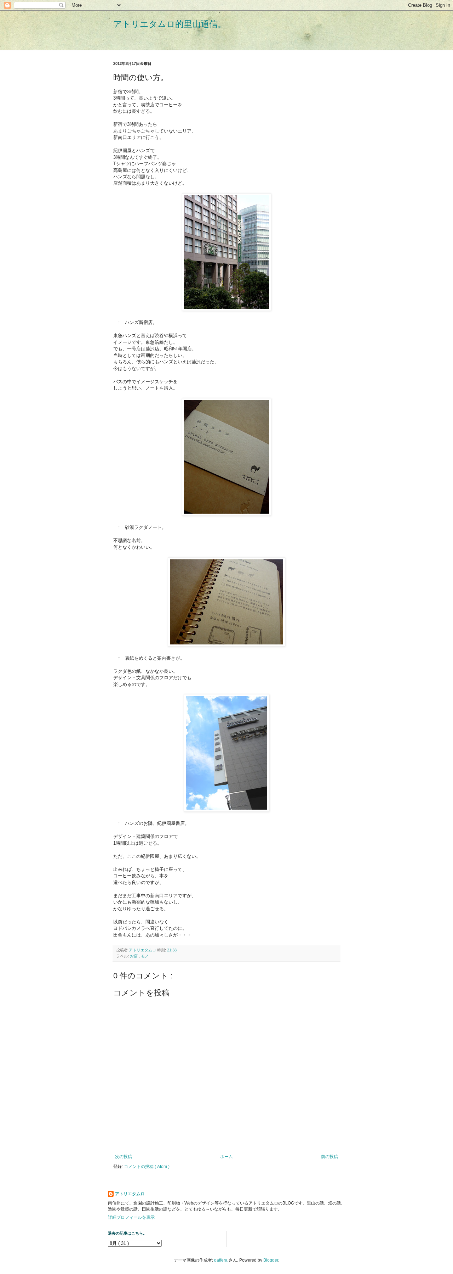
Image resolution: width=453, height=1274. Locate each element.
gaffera (221, 1260)
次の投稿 (123, 1156)
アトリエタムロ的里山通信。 (169, 24)
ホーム (226, 1156)
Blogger (270, 1260)
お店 (134, 956)
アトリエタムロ (130, 1193)
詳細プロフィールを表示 (131, 1217)
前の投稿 (329, 1156)
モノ (145, 956)
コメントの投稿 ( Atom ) (147, 1166)
